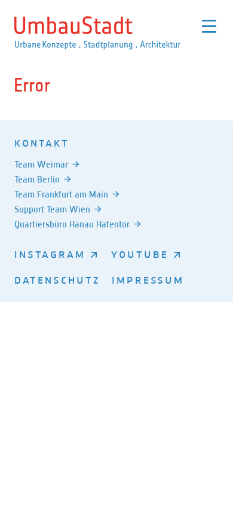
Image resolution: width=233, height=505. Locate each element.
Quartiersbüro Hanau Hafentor (72, 224)
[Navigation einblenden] (209, 26)
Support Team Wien (52, 209)
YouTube (139, 253)
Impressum (148, 279)
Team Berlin (37, 179)
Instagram (49, 253)
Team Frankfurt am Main (61, 194)
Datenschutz (57, 279)
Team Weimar (41, 164)
